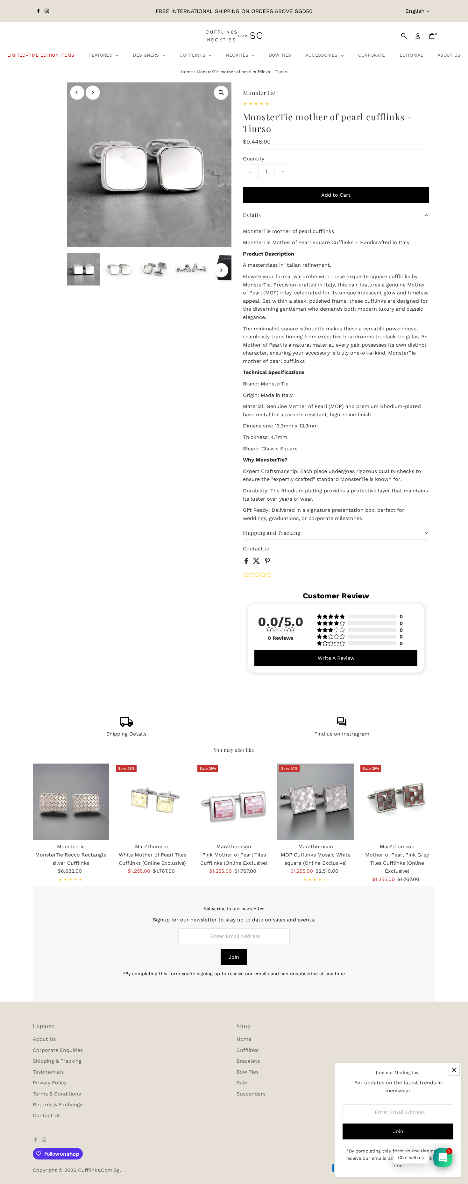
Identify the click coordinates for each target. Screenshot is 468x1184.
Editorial (411, 55)
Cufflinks (193, 55)
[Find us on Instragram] (341, 725)
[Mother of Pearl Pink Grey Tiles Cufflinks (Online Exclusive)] (397, 802)
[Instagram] (47, 11)
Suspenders (251, 1094)
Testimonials (48, 1072)
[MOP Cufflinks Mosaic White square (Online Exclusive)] (315, 802)
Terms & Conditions (57, 1094)
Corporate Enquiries (58, 1050)
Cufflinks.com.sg (99, 1170)
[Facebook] (38, 11)
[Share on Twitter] (257, 562)
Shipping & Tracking (57, 1061)
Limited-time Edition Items (40, 55)
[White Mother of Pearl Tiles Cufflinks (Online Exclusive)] (152, 802)
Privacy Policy (50, 1083)
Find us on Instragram (341, 734)
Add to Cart (336, 195)
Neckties (238, 55)
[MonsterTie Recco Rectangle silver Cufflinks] (71, 802)
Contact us (256, 548)
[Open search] (404, 36)
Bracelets (248, 1061)
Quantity (253, 159)
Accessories (322, 55)
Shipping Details (126, 734)
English (415, 11)
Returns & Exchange (58, 1105)
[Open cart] (432, 36)
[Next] (93, 92)
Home (187, 71)
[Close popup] (454, 1070)
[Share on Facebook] (247, 562)
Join (234, 957)
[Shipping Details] (126, 725)
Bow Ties (280, 55)
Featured (101, 55)
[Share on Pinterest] (267, 562)
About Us (449, 55)
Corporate (371, 55)
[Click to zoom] (221, 93)
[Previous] (77, 92)
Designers (147, 55)
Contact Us (46, 1115)
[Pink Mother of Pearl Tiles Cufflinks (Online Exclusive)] (234, 802)
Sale (242, 1083)
